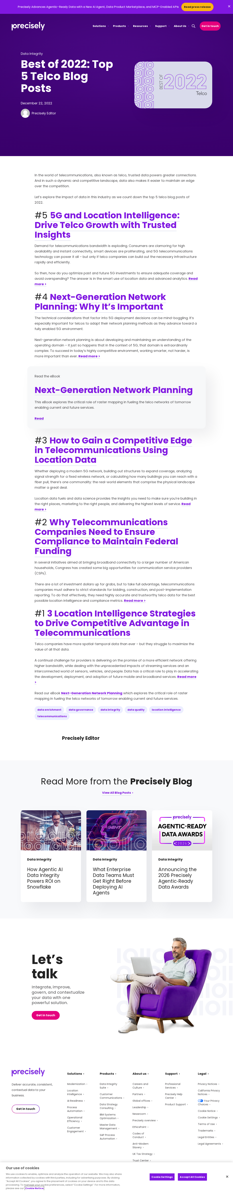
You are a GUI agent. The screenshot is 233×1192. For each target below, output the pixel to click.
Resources (140, 26)
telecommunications (52, 716)
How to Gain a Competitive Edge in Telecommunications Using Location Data (113, 450)
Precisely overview (144, 1120)
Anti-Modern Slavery (141, 1145)
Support (161, 26)
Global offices (141, 1101)
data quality (136, 710)
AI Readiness (75, 1101)
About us (139, 1074)
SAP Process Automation (107, 1136)
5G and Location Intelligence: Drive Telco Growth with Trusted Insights (107, 225)
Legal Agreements (209, 1144)
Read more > (89, 356)
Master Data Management (108, 1126)
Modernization (76, 1084)
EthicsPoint (139, 1127)
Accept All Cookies (192, 1177)
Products (119, 26)
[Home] (28, 26)
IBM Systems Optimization (108, 1116)
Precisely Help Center (173, 1096)
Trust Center (141, 1160)
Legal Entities (206, 1137)
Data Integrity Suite (108, 1085)
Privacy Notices (207, 1084)
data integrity (110, 710)
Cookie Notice (207, 1111)
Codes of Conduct (138, 1135)
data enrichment (49, 710)
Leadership (139, 1107)
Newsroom (139, 1114)
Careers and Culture (140, 1085)
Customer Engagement (75, 1129)
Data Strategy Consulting (109, 1106)
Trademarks (205, 1130)
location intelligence (166, 710)
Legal (202, 1074)
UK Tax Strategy (143, 1154)
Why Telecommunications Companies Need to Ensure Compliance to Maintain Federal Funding (106, 536)
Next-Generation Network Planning (114, 390)
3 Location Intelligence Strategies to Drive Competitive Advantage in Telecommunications (115, 623)
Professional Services (172, 1085)
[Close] (227, 1177)
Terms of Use (206, 1124)
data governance (81, 710)
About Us (180, 26)
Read (39, 418)
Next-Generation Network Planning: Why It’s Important (100, 302)
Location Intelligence (74, 1092)
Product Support (175, 1104)
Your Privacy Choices (209, 1102)
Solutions (99, 26)
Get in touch (210, 26)
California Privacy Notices (209, 1092)
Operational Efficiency (74, 1119)
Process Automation (74, 1109)
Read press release (197, 7)
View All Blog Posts (116, 793)
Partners (138, 1094)
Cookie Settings (208, 1117)
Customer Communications (111, 1096)
